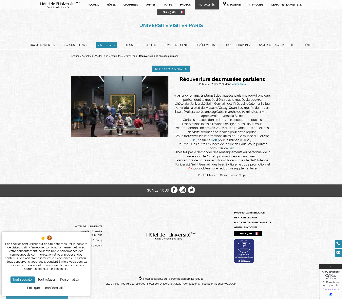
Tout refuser (46, 279)
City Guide (256, 4)
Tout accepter (22, 279)
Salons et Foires (76, 44)
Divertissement (176, 44)
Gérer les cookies (245, 227)
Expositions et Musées (140, 44)
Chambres (131, 4)
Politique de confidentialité (252, 222)
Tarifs (167, 4)
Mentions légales (245, 217)
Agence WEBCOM (225, 283)
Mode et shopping (237, 44)
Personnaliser (70, 279)
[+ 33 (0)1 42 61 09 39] (338, 244)
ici (194, 140)
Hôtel (111, 4)
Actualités (207, 4)
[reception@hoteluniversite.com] (338, 253)
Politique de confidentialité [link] (46, 288)
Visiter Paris (106, 44)
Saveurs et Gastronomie (276, 44)
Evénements (206, 44)
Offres (151, 4)
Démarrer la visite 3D (286, 4)
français (169, 12)
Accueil (93, 4)
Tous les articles (42, 44)
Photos (185, 4)
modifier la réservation (249, 212)
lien (214, 140)
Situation (234, 4)
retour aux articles (171, 69)
